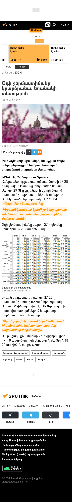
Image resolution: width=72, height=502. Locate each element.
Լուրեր (14, 51)
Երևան (30, 359)
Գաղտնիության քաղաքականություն (23, 449)
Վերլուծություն (52, 405)
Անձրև (41, 359)
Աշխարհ (33, 405)
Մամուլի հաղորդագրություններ (27, 440)
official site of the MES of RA (17, 290)
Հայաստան (59, 352)
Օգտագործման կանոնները (40, 435)
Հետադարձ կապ (12, 459)
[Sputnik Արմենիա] (10, 26)
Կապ (5, 440)
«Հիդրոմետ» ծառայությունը (23, 203)
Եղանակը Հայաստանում (15, 352)
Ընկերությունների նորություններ (21, 444)
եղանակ (7, 359)
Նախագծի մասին (12, 435)
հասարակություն (40, 352)
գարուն (19, 359)
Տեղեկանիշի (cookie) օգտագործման (23, 454)
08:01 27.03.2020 (11, 100)
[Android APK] (12, 468)
